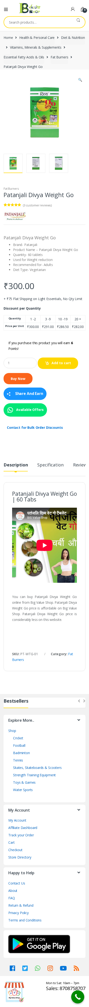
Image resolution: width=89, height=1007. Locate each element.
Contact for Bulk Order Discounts (35, 427)
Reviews (81, 465)
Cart (11, 842)
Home (8, 37)
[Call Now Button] (77, 996)
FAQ (11, 898)
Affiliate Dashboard (22, 827)
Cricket (18, 738)
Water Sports (23, 789)
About (12, 890)
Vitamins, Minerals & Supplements (35, 47)
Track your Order (21, 835)
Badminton (21, 753)
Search (78, 22)
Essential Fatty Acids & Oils (24, 57)
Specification (50, 465)
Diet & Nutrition (73, 37)
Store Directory (19, 857)
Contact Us (16, 883)
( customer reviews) (37, 205)
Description (16, 465)
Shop (12, 730)
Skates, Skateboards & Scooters (37, 767)
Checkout (15, 850)
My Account (17, 820)
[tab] (16, 466)
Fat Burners (59, 57)
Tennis (18, 760)
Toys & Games (24, 782)
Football (19, 745)
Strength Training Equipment (34, 775)
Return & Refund (20, 905)
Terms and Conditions (25, 920)
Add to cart (61, 363)
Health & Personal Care (37, 37)
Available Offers (29, 409)
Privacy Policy (18, 912)
